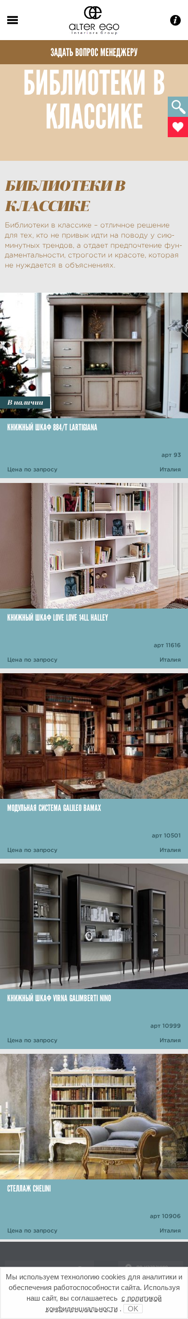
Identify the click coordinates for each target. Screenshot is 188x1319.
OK (133, 1309)
